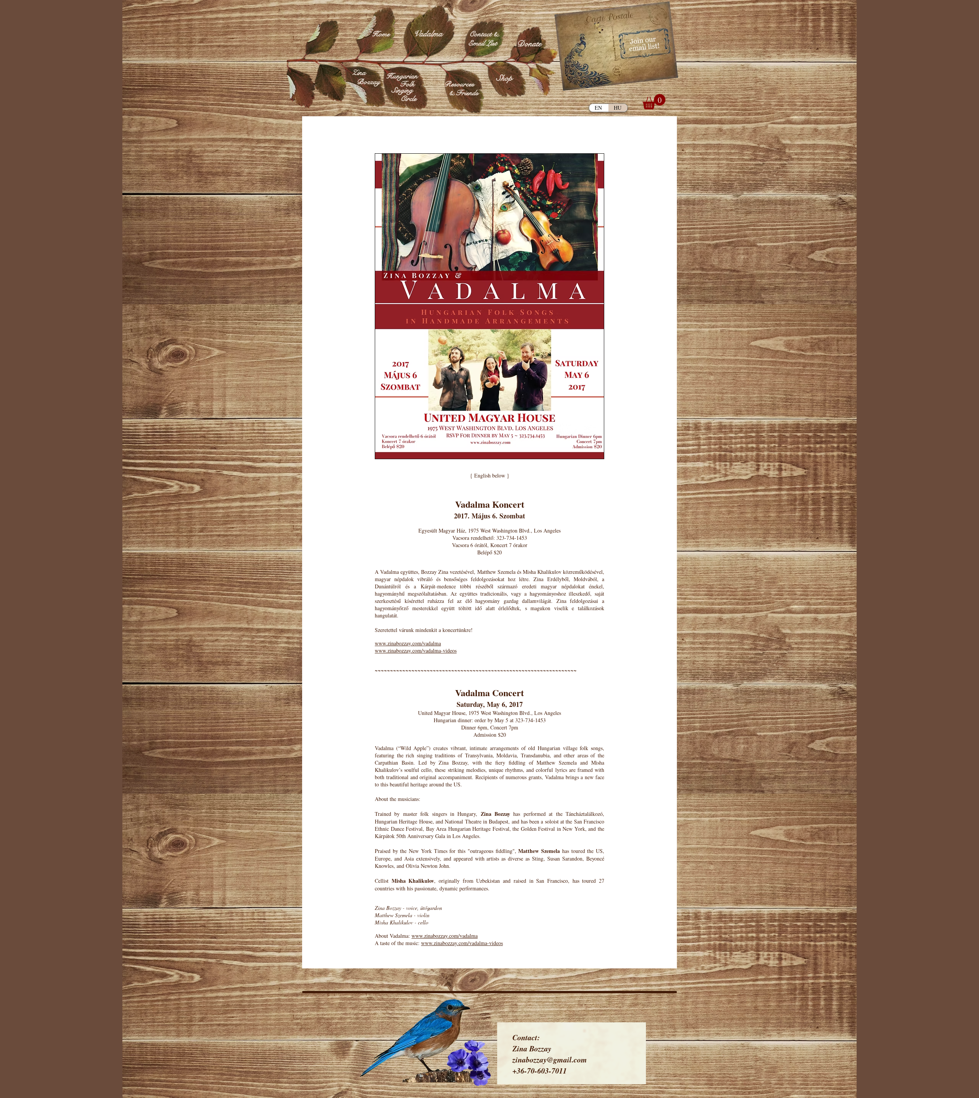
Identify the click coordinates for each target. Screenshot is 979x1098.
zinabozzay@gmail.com (549, 1059)
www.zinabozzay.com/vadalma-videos (416, 650)
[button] (653, 101)
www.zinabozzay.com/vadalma (408, 643)
